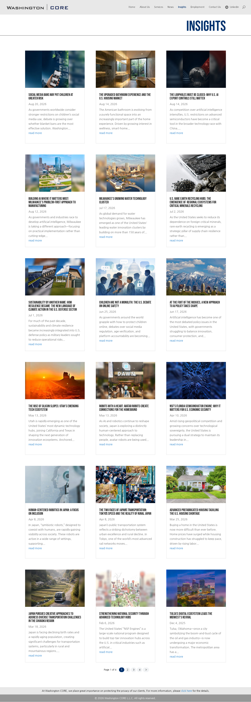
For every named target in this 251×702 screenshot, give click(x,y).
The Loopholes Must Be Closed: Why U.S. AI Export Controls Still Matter (194, 96)
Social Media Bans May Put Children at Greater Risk (51, 96)
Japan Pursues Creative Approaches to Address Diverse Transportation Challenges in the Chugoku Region (55, 617)
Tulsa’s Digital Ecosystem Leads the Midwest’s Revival (191, 615)
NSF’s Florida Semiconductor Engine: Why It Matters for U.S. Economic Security (195, 408)
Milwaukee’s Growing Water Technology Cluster (123, 200)
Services (158, 7)
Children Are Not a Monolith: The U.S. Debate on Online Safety (125, 304)
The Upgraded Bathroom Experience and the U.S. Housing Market (125, 96)
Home (132, 7)
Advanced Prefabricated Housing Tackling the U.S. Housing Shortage (194, 512)
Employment (197, 7)
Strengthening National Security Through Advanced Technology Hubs (124, 615)
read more (35, 133)
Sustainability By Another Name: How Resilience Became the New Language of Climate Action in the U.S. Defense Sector (53, 306)
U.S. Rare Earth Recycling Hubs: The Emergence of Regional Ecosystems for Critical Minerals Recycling (193, 202)
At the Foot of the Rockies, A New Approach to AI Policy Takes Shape (195, 304)
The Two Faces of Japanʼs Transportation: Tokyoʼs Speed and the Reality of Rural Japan (125, 512)
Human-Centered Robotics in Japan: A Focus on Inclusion (54, 512)
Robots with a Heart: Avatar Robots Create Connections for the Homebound (124, 408)
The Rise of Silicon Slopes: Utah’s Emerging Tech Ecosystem (54, 408)
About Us (145, 7)
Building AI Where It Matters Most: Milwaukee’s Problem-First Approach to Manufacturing (52, 202)
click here (186, 691)
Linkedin (234, 7)
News (171, 7)
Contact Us (215, 7)
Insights (182, 7)
